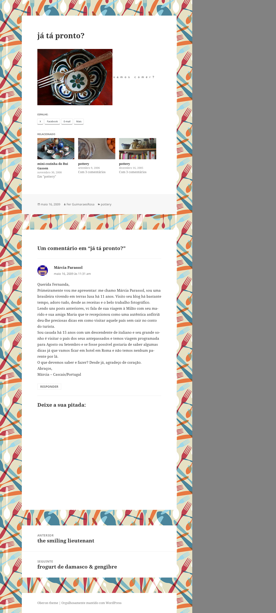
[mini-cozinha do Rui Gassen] (56, 148)
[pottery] (96, 148)
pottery (83, 164)
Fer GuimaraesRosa (80, 204)
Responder (49, 387)
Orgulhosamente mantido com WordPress (91, 603)
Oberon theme (47, 603)
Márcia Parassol (68, 267)
